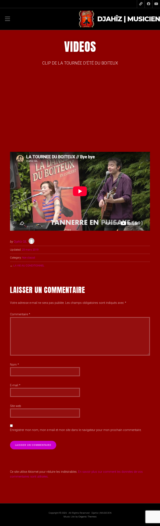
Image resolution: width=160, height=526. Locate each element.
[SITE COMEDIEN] (141, 4)
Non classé (28, 257)
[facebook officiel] (148, 4)
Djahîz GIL (20, 241)
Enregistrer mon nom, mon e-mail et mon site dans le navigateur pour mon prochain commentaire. (75, 430)
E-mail (15, 385)
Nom (14, 364)
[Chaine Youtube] (156, 4)
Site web (15, 406)
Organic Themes (87, 516)
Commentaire (20, 314)
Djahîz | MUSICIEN (128, 19)
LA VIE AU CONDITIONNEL (28, 265)
